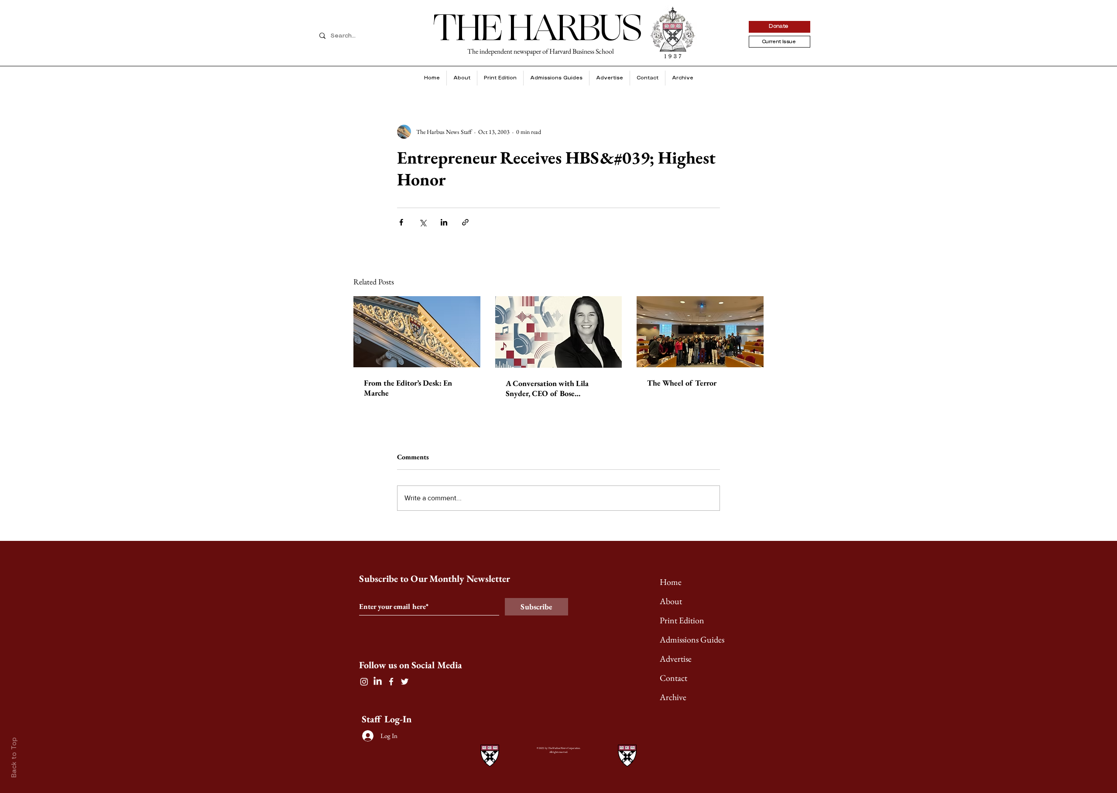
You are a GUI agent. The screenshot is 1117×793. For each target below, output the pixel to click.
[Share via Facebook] (401, 222)
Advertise (676, 658)
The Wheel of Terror (681, 383)
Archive (673, 697)
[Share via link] (465, 222)
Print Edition (682, 620)
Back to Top (14, 757)
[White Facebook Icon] (391, 682)
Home (671, 582)
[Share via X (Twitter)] (422, 222)
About (671, 601)
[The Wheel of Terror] (700, 331)
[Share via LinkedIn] (444, 222)
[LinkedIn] (378, 682)
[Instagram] (364, 682)
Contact (673, 678)
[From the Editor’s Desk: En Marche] (416, 331)
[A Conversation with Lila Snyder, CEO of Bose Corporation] (558, 332)
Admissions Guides (692, 639)
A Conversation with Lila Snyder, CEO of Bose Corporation (547, 388)
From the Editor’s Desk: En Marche (408, 388)
